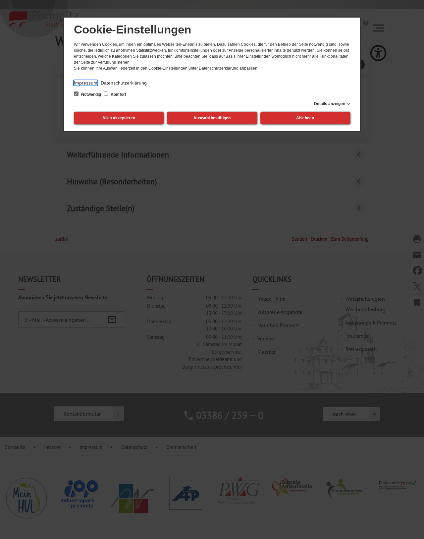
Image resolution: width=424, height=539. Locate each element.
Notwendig (91, 94)
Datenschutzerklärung (124, 83)
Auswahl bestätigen (212, 118)
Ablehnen (305, 118)
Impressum (85, 83)
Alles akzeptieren (118, 118)
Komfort (118, 94)
